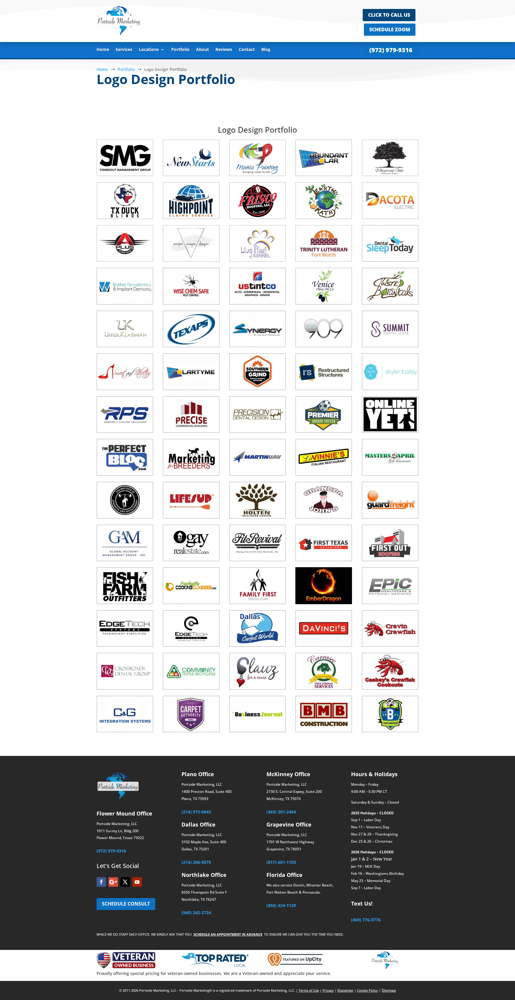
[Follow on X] (125, 882)
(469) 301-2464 (281, 812)
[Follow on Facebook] (101, 882)
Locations (149, 49)
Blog (265, 49)
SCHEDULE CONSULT (126, 903)
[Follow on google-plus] (113, 882)
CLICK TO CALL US (389, 15)
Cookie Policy (367, 990)
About (202, 49)
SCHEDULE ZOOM (389, 29)
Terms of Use (309, 990)
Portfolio (180, 49)
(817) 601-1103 (281, 862)
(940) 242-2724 (196, 912)
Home (103, 49)
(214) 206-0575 (196, 862)
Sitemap (389, 990)
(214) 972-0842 (196, 812)
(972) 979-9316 (390, 50)
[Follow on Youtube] (137, 882)
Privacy (328, 990)
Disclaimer (345, 990)
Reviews (223, 49)
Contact (247, 49)
